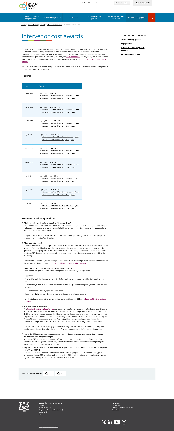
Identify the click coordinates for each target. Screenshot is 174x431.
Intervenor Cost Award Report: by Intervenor (57, 95)
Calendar (91, 3)
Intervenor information (54, 25)
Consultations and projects (94, 17)
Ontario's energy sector (52, 17)
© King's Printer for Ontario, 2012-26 (48, 427)
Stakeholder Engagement (131, 39)
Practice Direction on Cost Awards (40, 309)
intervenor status (73, 57)
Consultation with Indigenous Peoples (132, 49)
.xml (76, 95)
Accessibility (116, 403)
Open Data (115, 410)
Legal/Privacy (116, 405)
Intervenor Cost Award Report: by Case (55, 98)
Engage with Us (127, 44)
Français (109, 3)
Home (23, 25)
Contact (82, 3)
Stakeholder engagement (137, 17)
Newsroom (100, 3)
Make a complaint (45, 407)
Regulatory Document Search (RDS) (51, 410)
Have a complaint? (143, 3)
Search (151, 17)
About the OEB (121, 3)
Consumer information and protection (30, 17)
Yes (50, 373)
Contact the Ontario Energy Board (50, 403)
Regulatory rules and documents (116, 17)
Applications (73, 17)
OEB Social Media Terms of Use (122, 407)
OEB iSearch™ (43, 412)
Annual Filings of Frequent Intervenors (70, 263)
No (62, 373)
